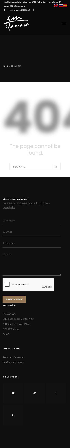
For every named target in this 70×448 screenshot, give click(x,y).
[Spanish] (65, 5)
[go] (56, 166)
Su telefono (9, 243)
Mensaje (7, 254)
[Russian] (61, 5)
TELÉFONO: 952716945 (19, 10)
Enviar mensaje (14, 299)
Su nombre (9, 220)
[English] (56, 5)
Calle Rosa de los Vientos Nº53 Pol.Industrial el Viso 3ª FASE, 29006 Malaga (32, 4)
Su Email (7, 231)
